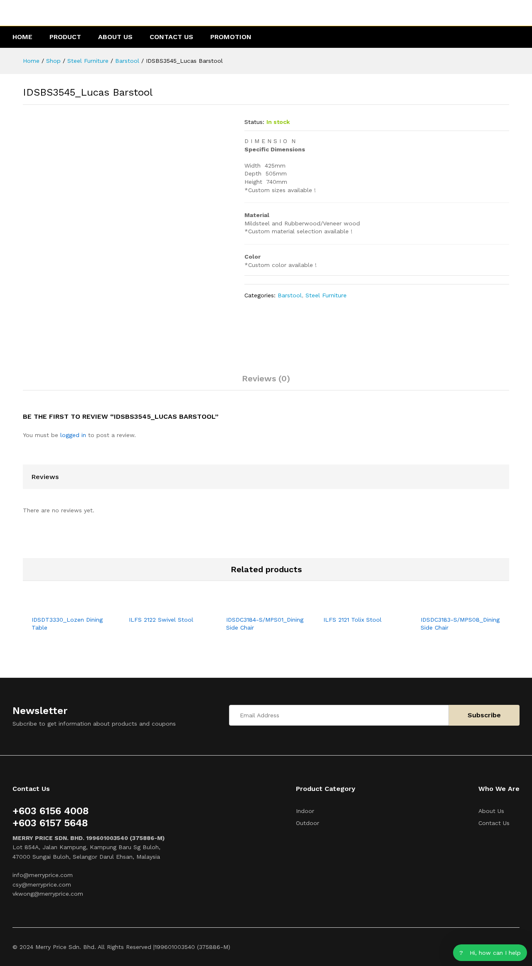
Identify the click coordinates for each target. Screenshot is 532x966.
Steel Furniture (326, 295)
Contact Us (171, 37)
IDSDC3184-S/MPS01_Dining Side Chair (264, 623)
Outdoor (307, 823)
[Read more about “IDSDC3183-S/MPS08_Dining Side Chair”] (451, 606)
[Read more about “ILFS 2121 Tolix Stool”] (354, 606)
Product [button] (65, 37)
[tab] (266, 382)
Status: (254, 122)
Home (22, 37)
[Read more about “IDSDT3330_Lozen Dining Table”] (62, 606)
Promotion (230, 37)
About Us (115, 37)
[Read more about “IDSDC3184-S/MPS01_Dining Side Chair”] (256, 606)
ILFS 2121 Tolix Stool (352, 619)
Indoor (305, 811)
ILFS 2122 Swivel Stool (161, 619)
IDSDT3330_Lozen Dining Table (67, 623)
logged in (73, 435)
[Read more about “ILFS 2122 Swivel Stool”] (159, 606)
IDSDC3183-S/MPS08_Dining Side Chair (460, 623)
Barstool (290, 295)
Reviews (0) (266, 378)
